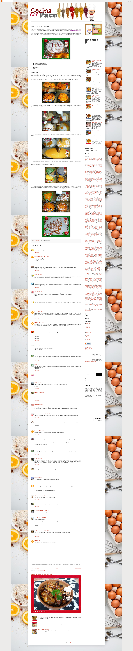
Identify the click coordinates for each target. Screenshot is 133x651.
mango (90, 242)
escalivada (87, 212)
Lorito (90, 240)
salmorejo (88, 287)
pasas (95, 260)
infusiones (86, 232)
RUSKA (36, 458)
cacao (88, 180)
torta (92, 300)
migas (92, 250)
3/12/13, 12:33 (47, 413)
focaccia (96, 218)
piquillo (99, 269)
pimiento (98, 268)
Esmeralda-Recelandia (39, 344)
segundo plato (97, 289)
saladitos (87, 286)
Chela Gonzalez (37, 517)
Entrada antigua (78, 568)
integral (91, 232)
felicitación (99, 215)
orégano (99, 256)
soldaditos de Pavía (98, 292)
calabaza (92, 181)
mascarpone (93, 246)
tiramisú (88, 299)
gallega (92, 221)
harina (96, 227)
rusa (98, 285)
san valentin (87, 288)
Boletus (99, 174)
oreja (86, 257)
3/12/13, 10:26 (43, 374)
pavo (95, 263)
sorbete (94, 294)
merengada (88, 248)
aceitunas (94, 158)
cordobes (88, 200)
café (91, 180)
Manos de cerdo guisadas (97, 122)
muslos (96, 254)
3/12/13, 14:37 (41, 430)
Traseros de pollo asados (96, 114)
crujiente (95, 204)
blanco (91, 174)
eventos (96, 214)
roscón (94, 284)
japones (88, 233)
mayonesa (98, 246)
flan (89, 218)
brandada (95, 177)
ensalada (97, 209)
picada (97, 267)
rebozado (86, 280)
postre (88, 273)
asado (95, 167)
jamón (95, 232)
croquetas (90, 204)
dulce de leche (93, 207)
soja (93, 292)
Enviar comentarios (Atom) (41, 570)
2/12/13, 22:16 (39, 291)
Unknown (36, 322)
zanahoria (99, 309)
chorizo (93, 193)
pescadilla (87, 267)
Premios (87, 338)
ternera (94, 298)
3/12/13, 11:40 (41, 392)
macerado (86, 241)
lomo (86, 240)
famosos (94, 215)
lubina (93, 240)
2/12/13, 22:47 (40, 311)
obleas (96, 256)
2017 (86, 158)
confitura (95, 198)
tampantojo (100, 295)
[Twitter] (91, 367)
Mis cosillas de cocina (38, 256)
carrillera (98, 187)
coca (93, 194)
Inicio (57, 568)
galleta (100, 221)
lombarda (99, 239)
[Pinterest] (98, 367)
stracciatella (87, 295)
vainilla (94, 304)
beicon (91, 172)
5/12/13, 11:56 (43, 517)
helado (95, 228)
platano (97, 270)
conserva (90, 199)
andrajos (97, 164)
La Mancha (87, 235)
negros (96, 255)
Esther (35, 450)
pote (99, 273)
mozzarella (87, 254)
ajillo (98, 159)
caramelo (100, 185)
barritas (86, 171)
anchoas (93, 164)
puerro (96, 275)
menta (101, 247)
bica (92, 173)
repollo (99, 281)
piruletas (86, 270)
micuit (86, 250)
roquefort (86, 284)
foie (100, 218)
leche (86, 237)
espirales (92, 214)
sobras (90, 292)
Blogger (70, 642)
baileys (86, 170)
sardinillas (91, 289)
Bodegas (95, 174)
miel (89, 250)
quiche (86, 279)
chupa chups (98, 193)
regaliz (100, 280)
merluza (86, 249)
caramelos (87, 186)
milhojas (96, 250)
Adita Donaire (37, 495)
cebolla (100, 188)
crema (98, 201)
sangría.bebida (94, 288)
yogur (95, 309)
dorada (99, 206)
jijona (96, 233)
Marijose (36, 282)
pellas (86, 264)
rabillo (90, 279)
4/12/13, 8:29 (46, 503)
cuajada (99, 204)
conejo (91, 198)
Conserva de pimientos (96, 130)
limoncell (95, 239)
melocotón (92, 247)
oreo (93, 257)
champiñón (95, 191)
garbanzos (87, 223)
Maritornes (36, 331)
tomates (100, 299)
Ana (90, 164)
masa (87, 246)
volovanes (86, 309)
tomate (95, 299)
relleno (90, 281)
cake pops (99, 180)
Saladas (87, 335)
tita (35, 291)
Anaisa (35, 300)
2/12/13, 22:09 (39, 274)
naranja (100, 254)
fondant (86, 219)
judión (97, 234)
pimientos (86, 269)
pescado (92, 267)
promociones (91, 274)
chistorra (91, 192)
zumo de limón (87, 310)
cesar (87, 191)
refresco (95, 280)
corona (92, 200)
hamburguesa (91, 227)
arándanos (87, 166)
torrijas (88, 300)
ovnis (96, 257)
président (86, 274)
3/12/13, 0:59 (46, 344)
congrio (99, 198)
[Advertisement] (89, 407)
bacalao (98, 168)
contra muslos (95, 199)
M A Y (35, 404)
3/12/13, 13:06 (46, 421)
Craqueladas (93, 201)
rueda (95, 285)
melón (97, 247)
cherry (100, 191)
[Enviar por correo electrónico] (44, 240)
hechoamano (90, 228)
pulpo (100, 275)
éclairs (99, 207)
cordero (100, 199)
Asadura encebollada (96, 69)
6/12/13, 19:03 (46, 530)
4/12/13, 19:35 (46, 510)
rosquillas (90, 285)
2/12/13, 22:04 (46, 256)
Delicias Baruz (37, 374)
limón (90, 239)
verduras (95, 305)
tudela (94, 303)
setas (96, 291)
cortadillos (96, 200)
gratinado (99, 225)
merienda (98, 248)
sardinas (86, 289)
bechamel (99, 171)
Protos (96, 274)
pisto (90, 270)
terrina (98, 298)
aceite (90, 158)
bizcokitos (87, 174)
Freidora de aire (92, 219)
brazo (86, 178)
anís (101, 164)
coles (96, 197)
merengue (93, 248)
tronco (87, 303)
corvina (100, 200)
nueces (87, 256)
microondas (99, 249)
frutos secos (87, 221)
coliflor (99, 197)
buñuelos (89, 179)
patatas (86, 263)
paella (99, 257)
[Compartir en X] (46, 240)
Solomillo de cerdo (94, 293)
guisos (96, 226)
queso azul (92, 278)
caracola (86, 185)
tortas (95, 300)
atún (90, 168)
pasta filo (86, 261)
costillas (88, 201)
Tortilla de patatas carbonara (43, 629)
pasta (99, 260)
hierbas (99, 228)
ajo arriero (88, 160)
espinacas (87, 214)
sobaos (86, 292)
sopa (100, 293)
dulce (86, 207)
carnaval (100, 186)
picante (100, 267)
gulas (99, 226)
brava (100, 177)
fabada (101, 214)
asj (35, 382)
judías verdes (93, 234)
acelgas (99, 158)
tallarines (95, 295)
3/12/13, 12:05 (40, 404)
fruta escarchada (92, 220)
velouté (100, 304)
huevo (93, 231)
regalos (86, 281)
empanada (87, 208)
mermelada (92, 249)
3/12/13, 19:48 (41, 468)
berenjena (98, 172)
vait (97, 304)
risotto (95, 282)
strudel (91, 295)
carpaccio (93, 187)
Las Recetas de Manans (39, 503)
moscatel (86, 253)
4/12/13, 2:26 (42, 495)
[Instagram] (94, 367)
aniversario (88, 165)
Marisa (35, 311)
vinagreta (86, 308)
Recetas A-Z (88, 332)
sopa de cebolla (88, 294)
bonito (86, 177)
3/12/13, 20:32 (39, 477)
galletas (88, 222)
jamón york (100, 232)
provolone (100, 274)
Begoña (86, 172)
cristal (86, 204)
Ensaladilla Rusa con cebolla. (43, 622)
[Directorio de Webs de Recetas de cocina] (88, 349)
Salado (92, 286)
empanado (99, 208)
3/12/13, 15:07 (40, 438)
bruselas (97, 178)
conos (86, 199)
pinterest (87, 326)
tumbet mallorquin (99, 303)
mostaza (92, 253)
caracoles (95, 185)
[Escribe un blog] (45, 240)
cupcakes (87, 205)
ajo (101, 159)
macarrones (98, 240)
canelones (95, 184)
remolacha (95, 281)
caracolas (91, 185)
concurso (86, 198)
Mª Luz (35, 354)
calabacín (87, 181)
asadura (99, 167)
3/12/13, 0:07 (41, 331)
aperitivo (94, 165)
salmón (100, 286)
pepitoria (98, 264)
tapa (87, 297)
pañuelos (86, 260)
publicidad (88, 275)
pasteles (88, 262)
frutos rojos (99, 220)
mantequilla (91, 243)
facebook (88, 323)
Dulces (87, 333)
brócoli (90, 178)
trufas (90, 303)
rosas (90, 284)
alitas (95, 161)
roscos (97, 284)
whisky (91, 309)
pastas (91, 261)
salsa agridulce (98, 287)
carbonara (92, 186)
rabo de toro (95, 279)
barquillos (95, 170)
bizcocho (97, 173)
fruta (87, 220)
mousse (98, 253)
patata (99, 262)
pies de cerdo (93, 268)
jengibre (92, 233)
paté (91, 263)
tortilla (99, 300)
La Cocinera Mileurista (38, 510)
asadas (90, 167)
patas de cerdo (93, 262)
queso (86, 278)
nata (88, 255)
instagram (88, 327)
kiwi (100, 234)
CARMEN (36, 468)
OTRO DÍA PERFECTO (38, 421)
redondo (91, 280)
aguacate (94, 159)
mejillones (87, 247)
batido (94, 171)
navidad (92, 255)
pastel (95, 261)
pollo (89, 271)
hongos (100, 229)
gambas (93, 222)
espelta (99, 213)
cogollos (92, 197)
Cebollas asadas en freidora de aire (44, 616)
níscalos (100, 255)
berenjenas (87, 173)
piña (95, 269)
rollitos (99, 282)
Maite (35, 477)
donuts (95, 206)
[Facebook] (87, 367)
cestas (91, 191)
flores (93, 218)
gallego (96, 221)
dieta (87, 206)
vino (91, 308)
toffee (92, 299)
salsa (92, 287)
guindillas (91, 226)
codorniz (87, 197)
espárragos (94, 213)
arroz (91, 166)
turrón (87, 304)
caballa (94, 179)
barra (100, 170)
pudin (92, 275)
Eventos (87, 336)
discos (91, 206)
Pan (90, 258)
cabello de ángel (99, 179)
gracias (90, 225)
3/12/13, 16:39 (40, 450)
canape (86, 184)
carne (88, 187)
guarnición (87, 226)
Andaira (36, 438)
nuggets (91, 256)
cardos (97, 186)
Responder (36, 252)
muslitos (92, 254)
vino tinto (95, 308)
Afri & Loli (36, 392)
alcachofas (87, 161)
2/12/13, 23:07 (41, 322)
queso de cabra (98, 278)
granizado (94, 225)
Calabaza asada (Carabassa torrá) (95, 105)
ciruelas (86, 194)
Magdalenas (99, 241)
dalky (91, 205)
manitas (95, 242)
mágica (86, 242)
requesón (86, 282)
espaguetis (87, 213)
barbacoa (90, 170)
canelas (90, 184)
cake (95, 180)
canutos (99, 184)
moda (100, 250)
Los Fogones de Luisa (38, 530)
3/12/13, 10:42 (38, 382)
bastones (90, 171)
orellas (89, 257)
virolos (100, 308)
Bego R (35, 485)
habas (86, 227)
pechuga (98, 263)
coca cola (97, 194)
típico (101, 298)
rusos (101, 285)
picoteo (88, 268)
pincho (91, 269)
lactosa (99, 235)
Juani (35, 274)
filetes (86, 218)
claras (90, 194)
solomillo (88, 293)
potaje (96, 273)
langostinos (87, 236)
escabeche (98, 211)
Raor (100, 279)
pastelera (100, 261)
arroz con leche (96, 166)
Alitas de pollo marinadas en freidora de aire (41, 574)
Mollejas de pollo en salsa (97, 139)
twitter (87, 324)
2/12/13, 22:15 (41, 282)
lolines (35, 249)
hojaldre (95, 229)
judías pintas (87, 234)
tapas (91, 297)
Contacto (88, 339)
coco (94, 195)
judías (100, 233)
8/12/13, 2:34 (41, 540)
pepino (94, 264)
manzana (98, 243)
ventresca (88, 305)
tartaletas (90, 298)
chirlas (86, 192)
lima (87, 239)
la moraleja (93, 235)
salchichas (96, 286)
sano (99, 288)
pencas (90, 264)
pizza (93, 270)
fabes (87, 215)
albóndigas (99, 160)
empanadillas (93, 208)
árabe (100, 165)
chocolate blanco (88, 193)
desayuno (100, 205)
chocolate (97, 192)
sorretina (99, 294)
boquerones (91, 177)
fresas (97, 219)
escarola (98, 212)
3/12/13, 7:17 (39, 354)
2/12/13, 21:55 (40, 249)
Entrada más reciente (36, 568)
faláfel (91, 215)
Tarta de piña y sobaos (96, 87)
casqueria (92, 188)
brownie (93, 178)
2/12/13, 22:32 (40, 300)
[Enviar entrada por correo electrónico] (42, 240)
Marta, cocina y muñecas (39, 413)
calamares (99, 181)
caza (96, 188)
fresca (101, 219)
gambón (99, 222)
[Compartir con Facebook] (48, 240)
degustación (95, 205)
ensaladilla (87, 211)
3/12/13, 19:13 (40, 458)
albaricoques (93, 160)
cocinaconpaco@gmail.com (53, 565)
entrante (92, 211)
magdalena (92, 241)
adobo (86, 159)
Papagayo (91, 260)
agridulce (90, 159)
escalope (93, 212)
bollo (86, 175)
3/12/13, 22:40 (40, 485)
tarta (95, 297)
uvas (91, 304)
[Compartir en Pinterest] (49, 240)
